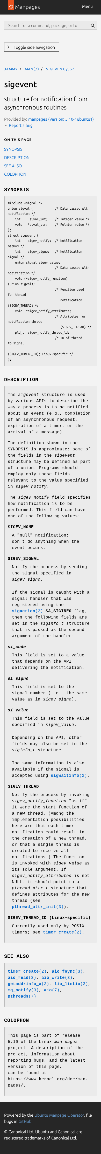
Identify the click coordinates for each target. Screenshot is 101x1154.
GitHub (24, 1121)
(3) (38, 907)
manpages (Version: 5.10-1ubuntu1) (61, 119)
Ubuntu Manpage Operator (59, 1115)
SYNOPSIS (13, 149)
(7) (52, 990)
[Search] (93, 25)
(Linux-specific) (49, 918)
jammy (11, 68)
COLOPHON (15, 174)
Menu (87, 6)
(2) (27, 611)
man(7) (32, 68)
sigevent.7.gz (60, 68)
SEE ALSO (13, 165)
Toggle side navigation (34, 47)
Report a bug (21, 125)
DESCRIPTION (17, 157)
